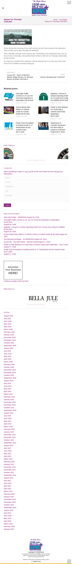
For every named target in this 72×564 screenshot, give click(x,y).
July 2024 (7, 394)
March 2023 (8, 437)
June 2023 (8, 429)
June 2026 (8, 332)
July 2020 (7, 523)
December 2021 (10, 477)
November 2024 (10, 383)
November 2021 (10, 480)
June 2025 (8, 364)
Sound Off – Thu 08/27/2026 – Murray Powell (21, 250)
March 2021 (8, 502)
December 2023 (10, 413)
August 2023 (8, 423)
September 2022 (10, 453)
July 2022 (7, 458)
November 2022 (10, 448)
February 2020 (9, 537)
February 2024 (9, 407)
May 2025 (7, 367)
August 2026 (8, 326)
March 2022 (8, 469)
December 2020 (10, 510)
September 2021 (10, 485)
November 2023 (10, 415)
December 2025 (10, 348)
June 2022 (8, 461)
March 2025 (8, 372)
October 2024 (9, 386)
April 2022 (7, 467)
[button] (27, 314)
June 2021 (8, 494)
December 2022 (10, 445)
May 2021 (7, 496)
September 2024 (10, 388)
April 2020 (7, 531)
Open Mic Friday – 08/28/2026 (15, 225)
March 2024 (8, 404)
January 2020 (9, 539)
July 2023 (7, 426)
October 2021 (9, 483)
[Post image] (9, 96)
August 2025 (8, 359)
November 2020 (10, 512)
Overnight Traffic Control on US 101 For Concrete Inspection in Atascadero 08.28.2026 (24, 97)
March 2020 (8, 534)
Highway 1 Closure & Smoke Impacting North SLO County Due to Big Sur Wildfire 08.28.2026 (59, 97)
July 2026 (7, 329)
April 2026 (7, 337)
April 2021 (7, 499)
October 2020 (9, 515)
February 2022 (9, 472)
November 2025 (10, 350)
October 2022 (9, 450)
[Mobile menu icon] (69, 2)
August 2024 (8, 391)
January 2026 (9, 345)
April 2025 (7, 369)
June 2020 (8, 526)
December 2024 (10, 380)
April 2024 (7, 402)
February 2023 (9, 440)
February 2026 (9, 342)
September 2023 (10, 421)
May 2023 (7, 431)
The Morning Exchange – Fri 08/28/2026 (19, 247)
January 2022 (9, 475)
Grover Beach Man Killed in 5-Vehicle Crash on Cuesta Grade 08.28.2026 (23, 110)
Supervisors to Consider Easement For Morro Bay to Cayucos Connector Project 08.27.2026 (58, 127)
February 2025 (9, 375)
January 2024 (9, 410)
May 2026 (7, 334)
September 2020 (10, 518)
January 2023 (9, 442)
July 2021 (7, 491)
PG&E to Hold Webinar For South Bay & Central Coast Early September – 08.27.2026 (59, 111)
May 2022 (7, 464)
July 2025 (7, 361)
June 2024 (8, 396)
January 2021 (9, 507)
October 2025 (9, 353)
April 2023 (7, 434)
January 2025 (9, 377)
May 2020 (7, 529)
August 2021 (8, 488)
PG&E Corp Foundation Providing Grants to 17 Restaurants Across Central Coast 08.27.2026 (25, 127)
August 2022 (8, 456)
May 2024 (7, 399)
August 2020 (8, 521)
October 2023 (9, 418)
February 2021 (9, 504)
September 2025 (10, 356)
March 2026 (8, 340)
